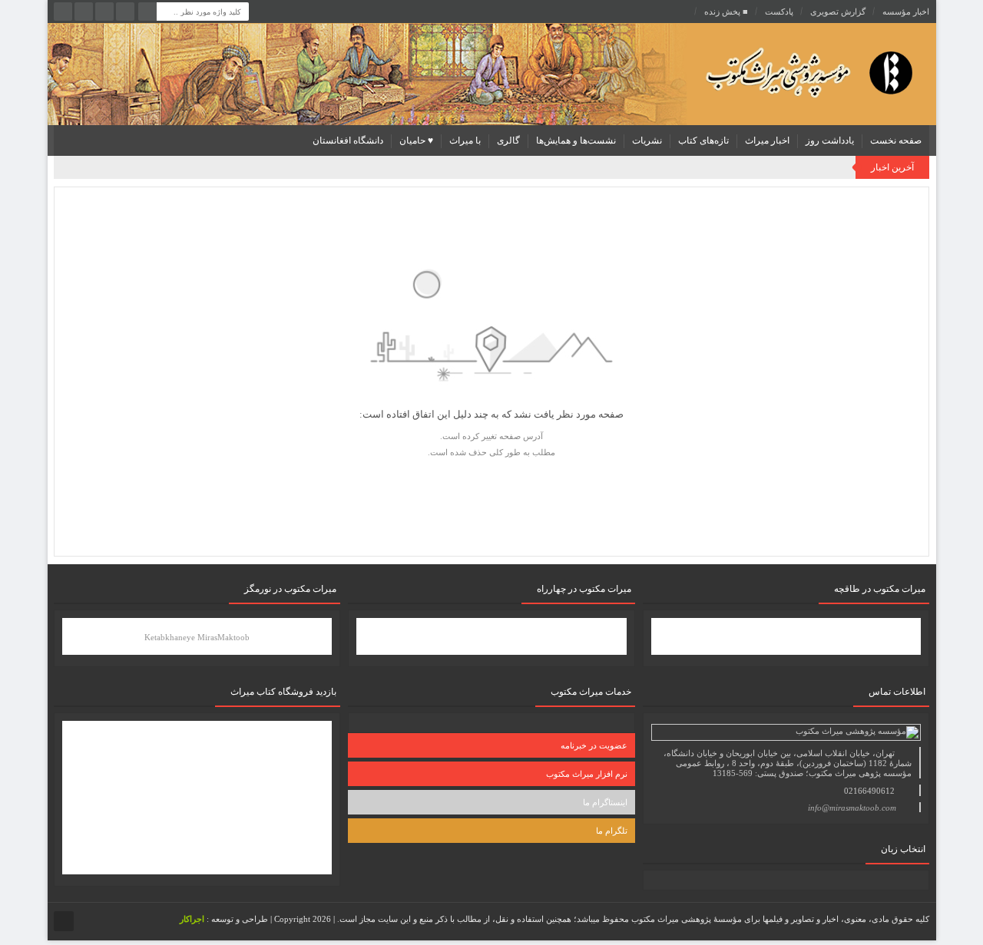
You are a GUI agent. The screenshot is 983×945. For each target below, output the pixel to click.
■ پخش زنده (726, 11)
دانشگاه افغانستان (348, 140)
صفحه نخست (896, 140)
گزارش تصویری (838, 11)
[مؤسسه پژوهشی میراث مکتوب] (785, 72)
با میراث (465, 140)
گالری (508, 140)
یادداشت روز (830, 140)
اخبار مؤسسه (905, 11)
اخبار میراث (767, 140)
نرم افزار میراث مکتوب (586, 773)
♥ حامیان (416, 140)
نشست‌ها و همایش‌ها (576, 140)
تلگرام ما (611, 830)
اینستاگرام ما (605, 802)
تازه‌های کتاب (703, 140)
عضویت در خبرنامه (594, 745)
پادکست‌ (779, 11)
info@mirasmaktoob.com (852, 807)
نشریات (647, 140)
